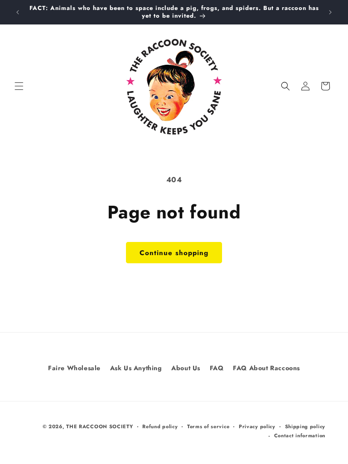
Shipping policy (305, 426)
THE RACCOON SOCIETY (99, 426)
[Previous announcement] (18, 12)
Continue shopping (174, 253)
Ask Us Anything (136, 367)
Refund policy (160, 426)
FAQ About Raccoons (266, 367)
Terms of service (208, 426)
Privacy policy (257, 426)
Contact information (299, 435)
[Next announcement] (330, 12)
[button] (19, 86)
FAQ (217, 367)
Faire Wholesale (74, 367)
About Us (185, 367)
